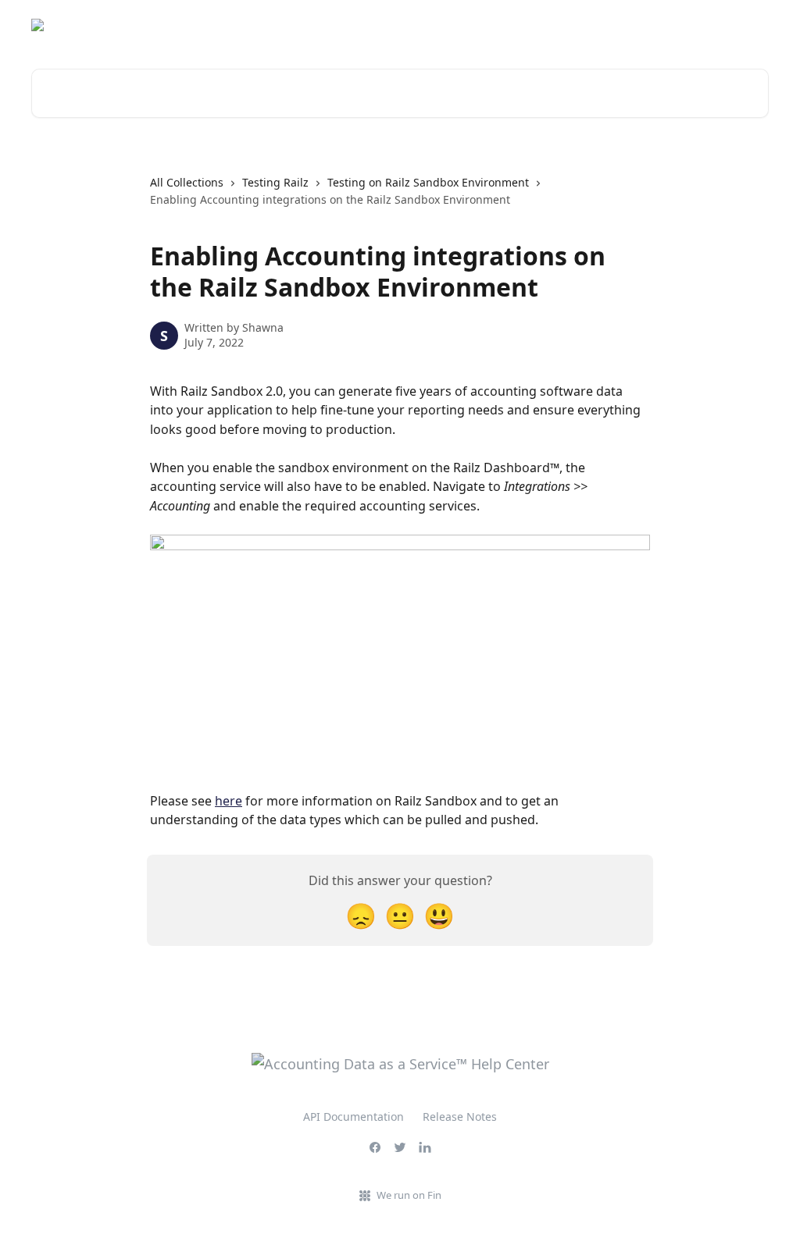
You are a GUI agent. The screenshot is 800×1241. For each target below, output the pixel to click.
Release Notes (460, 1116)
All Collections (186, 182)
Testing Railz (275, 182)
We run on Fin (409, 1195)
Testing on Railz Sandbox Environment (428, 182)
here (228, 800)
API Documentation (353, 1116)
